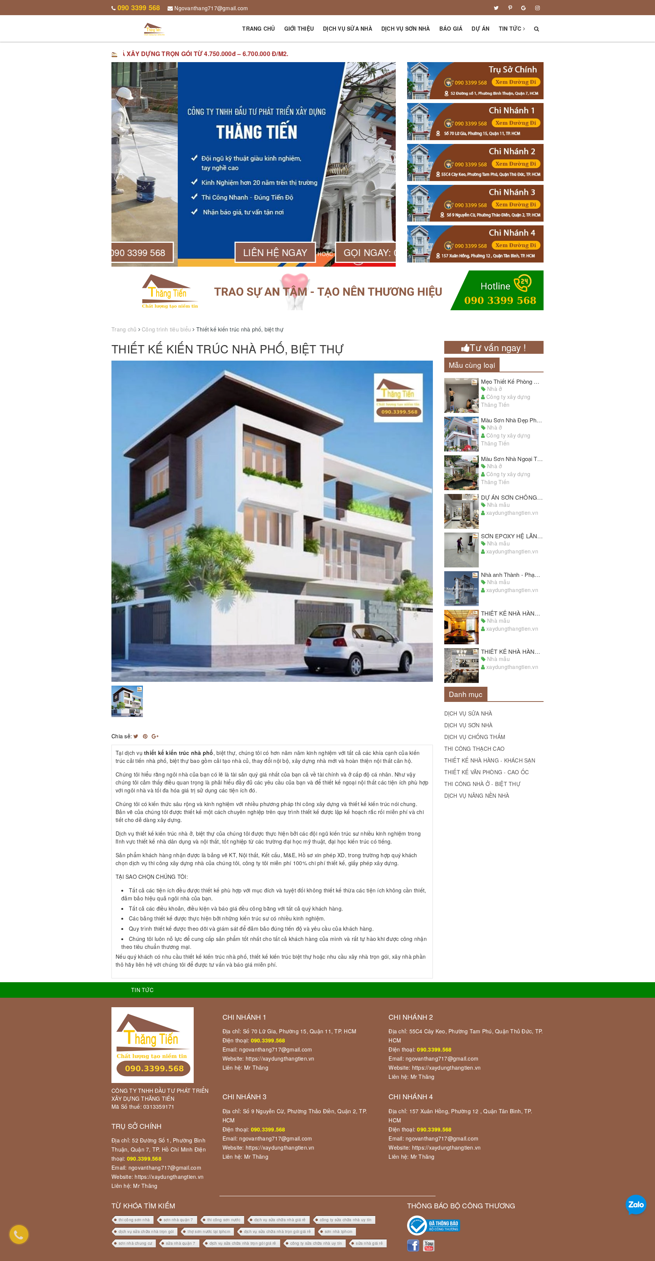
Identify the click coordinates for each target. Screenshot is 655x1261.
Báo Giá (451, 28)
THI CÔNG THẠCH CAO (474, 748)
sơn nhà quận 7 (178, 1219)
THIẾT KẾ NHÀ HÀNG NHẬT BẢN (525, 613)
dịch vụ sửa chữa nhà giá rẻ (280, 1219)
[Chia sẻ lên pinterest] (146, 736)
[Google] (523, 7)
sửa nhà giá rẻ (369, 1243)
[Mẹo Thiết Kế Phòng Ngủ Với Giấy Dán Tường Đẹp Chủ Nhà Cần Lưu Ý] (461, 395)
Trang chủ (258, 28)
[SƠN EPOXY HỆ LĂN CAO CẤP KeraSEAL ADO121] (461, 550)
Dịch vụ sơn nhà (405, 28)
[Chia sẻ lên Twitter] (136, 736)
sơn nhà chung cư (135, 1243)
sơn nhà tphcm (338, 1231)
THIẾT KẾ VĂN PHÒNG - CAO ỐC (486, 772)
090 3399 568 (139, 8)
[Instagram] (537, 7)
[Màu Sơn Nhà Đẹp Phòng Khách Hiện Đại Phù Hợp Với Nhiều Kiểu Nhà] (461, 434)
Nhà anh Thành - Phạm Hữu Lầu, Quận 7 (532, 574)
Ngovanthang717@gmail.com (211, 8)
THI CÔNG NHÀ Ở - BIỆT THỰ (482, 784)
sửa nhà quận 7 (181, 1243)
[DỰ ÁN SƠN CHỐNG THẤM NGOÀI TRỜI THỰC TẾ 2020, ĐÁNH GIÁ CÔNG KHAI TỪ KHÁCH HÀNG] (461, 511)
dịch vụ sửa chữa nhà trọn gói (146, 1231)
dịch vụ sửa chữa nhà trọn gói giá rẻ (277, 1231)
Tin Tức (511, 28)
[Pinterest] (510, 7)
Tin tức (142, 990)
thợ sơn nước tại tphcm (209, 1231)
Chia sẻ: (121, 736)
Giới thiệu (299, 28)
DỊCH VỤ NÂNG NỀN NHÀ (476, 795)
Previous (100, 521)
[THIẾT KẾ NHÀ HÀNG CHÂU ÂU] (461, 665)
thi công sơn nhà (134, 1219)
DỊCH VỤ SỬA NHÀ (468, 713)
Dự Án (480, 28)
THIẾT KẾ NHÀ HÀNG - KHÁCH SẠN (489, 760)
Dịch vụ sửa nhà (347, 28)
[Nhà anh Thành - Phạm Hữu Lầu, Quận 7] (461, 588)
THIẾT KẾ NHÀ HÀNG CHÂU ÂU (523, 651)
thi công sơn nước (223, 1219)
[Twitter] (496, 7)
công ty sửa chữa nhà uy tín (346, 1219)
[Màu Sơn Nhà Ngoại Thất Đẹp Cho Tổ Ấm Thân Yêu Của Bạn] (461, 472)
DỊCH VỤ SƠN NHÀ (468, 725)
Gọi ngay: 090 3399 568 (330, 252)
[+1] (155, 736)
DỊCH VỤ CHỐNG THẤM (475, 737)
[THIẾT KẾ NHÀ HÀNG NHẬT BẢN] (461, 627)
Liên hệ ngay (209, 252)
